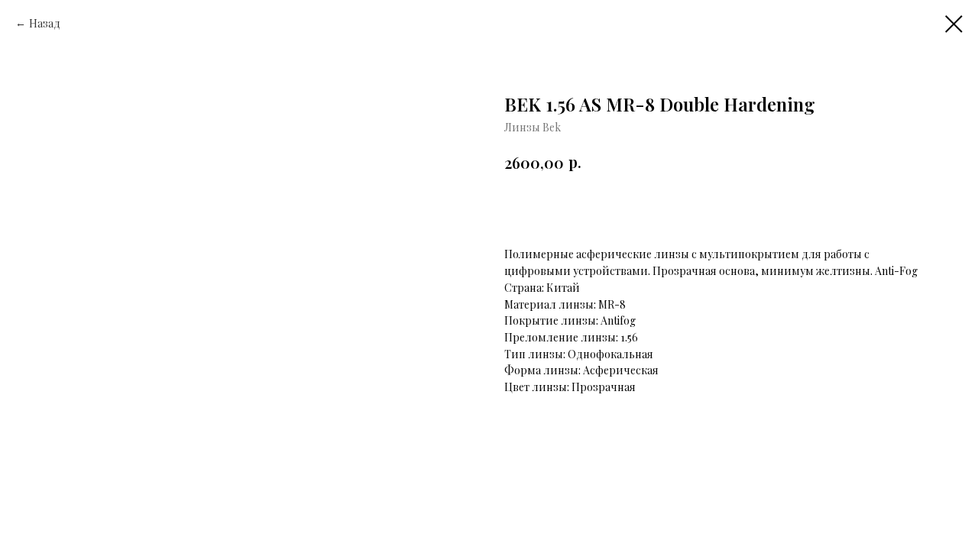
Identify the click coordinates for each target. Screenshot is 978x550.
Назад (44, 23)
